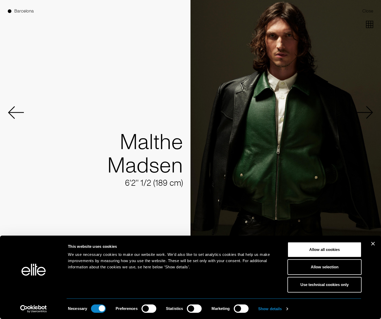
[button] (16, 112)
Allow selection (324, 267)
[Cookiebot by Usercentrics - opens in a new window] (33, 309)
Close (367, 11)
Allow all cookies (324, 249)
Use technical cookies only (324, 284)
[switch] (149, 308)
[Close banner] (373, 247)
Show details (270, 309)
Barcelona (24, 11)
